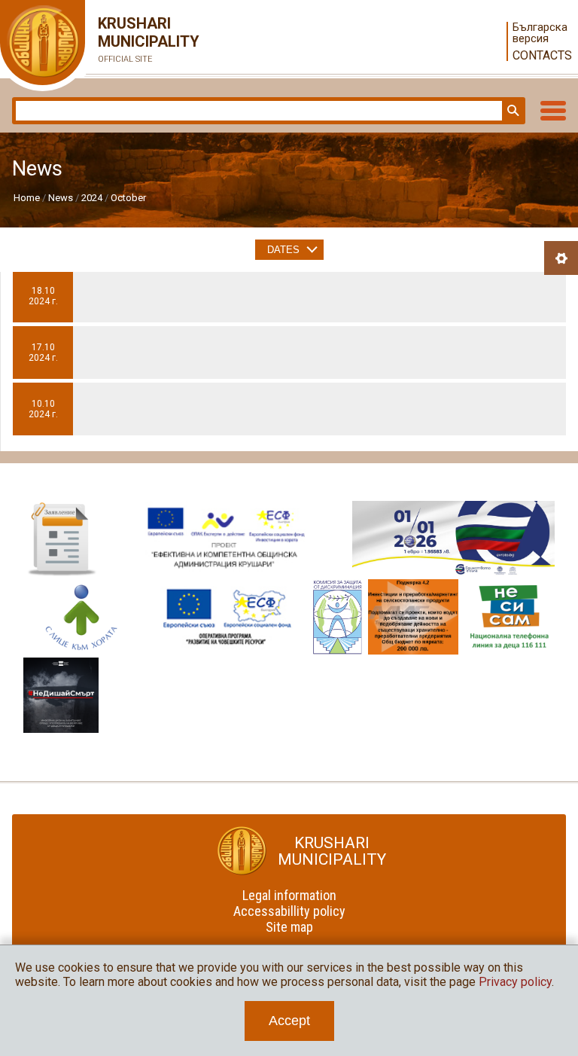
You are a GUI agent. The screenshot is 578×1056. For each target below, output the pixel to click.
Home (27, 197)
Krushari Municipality (135, 39)
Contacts (539, 55)
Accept (289, 1020)
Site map (289, 927)
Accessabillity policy (289, 911)
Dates (283, 249)
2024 (91, 197)
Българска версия (539, 33)
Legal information (289, 895)
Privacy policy (515, 982)
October (128, 197)
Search (512, 111)
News (60, 197)
